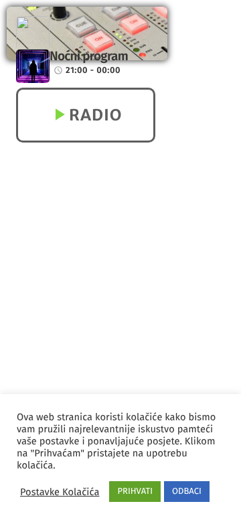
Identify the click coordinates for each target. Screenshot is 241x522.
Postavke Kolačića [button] (59, 492)
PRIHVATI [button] (135, 492)
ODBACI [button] (187, 492)
